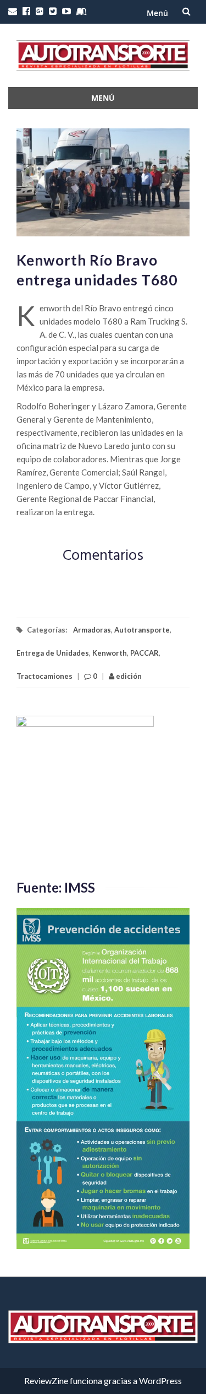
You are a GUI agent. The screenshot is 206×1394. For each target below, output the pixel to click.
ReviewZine (46, 1380)
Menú (157, 13)
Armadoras (92, 629)
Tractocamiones (44, 676)
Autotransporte (142, 629)
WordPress (160, 1380)
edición (128, 676)
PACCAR (144, 653)
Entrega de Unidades (52, 653)
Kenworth (109, 653)
